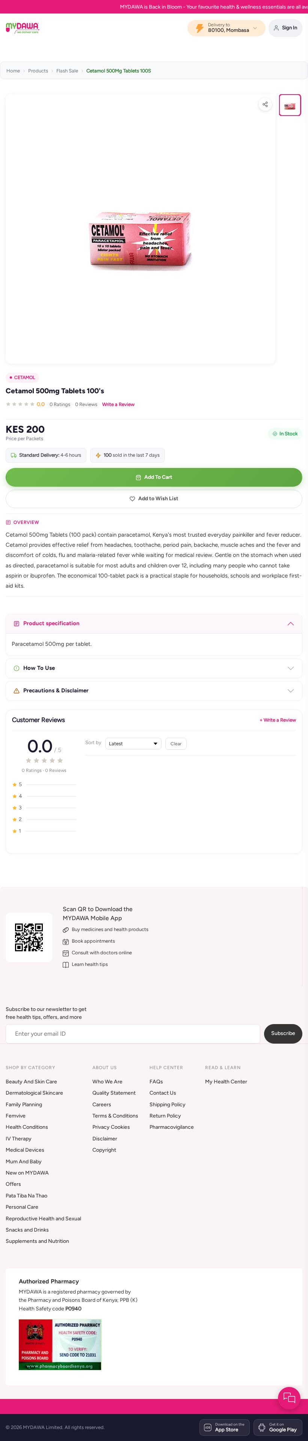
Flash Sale (67, 71)
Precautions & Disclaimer (56, 690)
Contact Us (162, 1093)
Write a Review (118, 404)
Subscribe (283, 1033)
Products (38, 71)
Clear (176, 743)
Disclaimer (104, 1139)
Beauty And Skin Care (31, 1081)
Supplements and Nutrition (37, 1241)
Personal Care (22, 1207)
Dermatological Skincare (34, 1093)
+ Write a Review (278, 720)
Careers (101, 1104)
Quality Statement (114, 1093)
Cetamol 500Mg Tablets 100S (118, 71)
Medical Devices (25, 1150)
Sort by (93, 742)
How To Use (39, 668)
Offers (13, 1184)
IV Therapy (19, 1139)
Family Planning (24, 1104)
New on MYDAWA (27, 1173)
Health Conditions (27, 1127)
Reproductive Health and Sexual (43, 1218)
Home (13, 71)
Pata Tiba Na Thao (26, 1196)
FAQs (156, 1081)
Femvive (16, 1116)
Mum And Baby (24, 1161)
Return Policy (165, 1116)
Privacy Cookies (111, 1127)
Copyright (104, 1150)
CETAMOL (24, 377)
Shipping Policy (167, 1104)
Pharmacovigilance (171, 1127)
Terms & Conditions (115, 1116)
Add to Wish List (158, 498)
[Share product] (265, 104)
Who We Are (107, 1081)
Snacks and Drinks (27, 1230)
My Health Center (226, 1081)
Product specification (51, 623)
